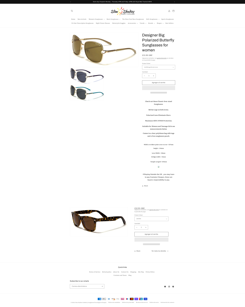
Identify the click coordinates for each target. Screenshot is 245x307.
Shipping (133, 272)
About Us (116, 272)
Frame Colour (146, 63)
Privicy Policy (150, 272)
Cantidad (145, 72)
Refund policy (106, 272)
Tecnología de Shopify (100, 302)
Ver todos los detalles (159, 251)
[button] (158, 88)
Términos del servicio (142, 302)
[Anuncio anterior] (70, 2)
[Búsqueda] (72, 11)
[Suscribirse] (102, 286)
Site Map (141, 272)
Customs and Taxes (120, 275)
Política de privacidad (128, 302)
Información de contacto (167, 302)
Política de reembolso (114, 302)
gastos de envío (162, 58)
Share (146, 186)
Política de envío (154, 302)
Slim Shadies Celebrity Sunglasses (84, 302)
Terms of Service (94, 272)
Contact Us (125, 272)
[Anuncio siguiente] (174, 2)
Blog (129, 275)
